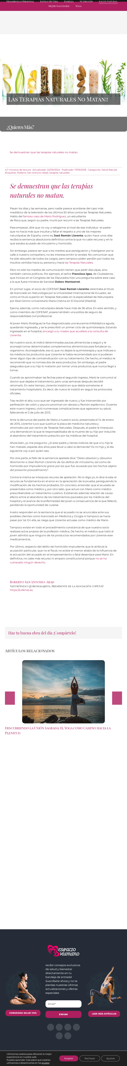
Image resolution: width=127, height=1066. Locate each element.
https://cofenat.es (21, 590)
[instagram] (103, 9)
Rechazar (90, 1058)
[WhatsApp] (105, 27)
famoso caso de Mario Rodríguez (44, 216)
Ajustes (110, 1058)
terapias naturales (59, 172)
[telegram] (108, 9)
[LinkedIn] (100, 27)
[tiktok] (120, 9)
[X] (95, 27)
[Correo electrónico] (116, 27)
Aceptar (68, 1058)
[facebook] (91, 9)
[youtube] (114, 9)
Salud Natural (109, 169)
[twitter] (97, 9)
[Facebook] (89, 27)
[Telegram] (110, 27)
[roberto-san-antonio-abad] (63, 593)
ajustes (45, 1063)
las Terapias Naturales (79, 262)
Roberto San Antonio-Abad (32, 172)
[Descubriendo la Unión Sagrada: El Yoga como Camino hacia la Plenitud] (63, 661)
